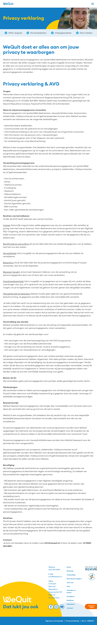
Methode (70, 571)
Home (69, 567)
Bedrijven (70, 600)
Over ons (70, 582)
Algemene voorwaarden (54, 621)
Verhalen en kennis (71, 591)
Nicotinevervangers (73, 579)
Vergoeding (71, 575)
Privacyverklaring (72, 621)
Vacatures (71, 604)
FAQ (68, 586)
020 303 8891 (54, 569)
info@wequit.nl (55, 576)
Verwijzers (71, 596)
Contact (70, 608)
